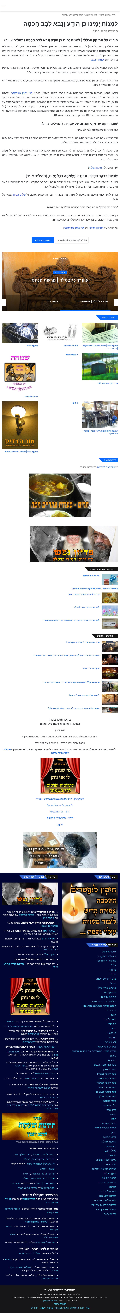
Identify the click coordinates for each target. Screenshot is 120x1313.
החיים (75, 403)
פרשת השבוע (109, 1123)
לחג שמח (36, 1178)
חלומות (112, 1024)
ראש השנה (110, 1146)
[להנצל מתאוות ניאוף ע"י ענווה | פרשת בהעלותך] (100, 414)
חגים (113, 1014)
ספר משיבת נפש (107, 1087)
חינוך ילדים (110, 1019)
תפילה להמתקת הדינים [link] (39, 1088)
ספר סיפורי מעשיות (106, 1091)
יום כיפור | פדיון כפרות (43, 1159)
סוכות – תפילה (47, 1168)
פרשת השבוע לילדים (105, 1128)
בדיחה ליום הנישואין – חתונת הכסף (84, 594)
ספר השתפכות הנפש (105, 1064)
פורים (113, 1114)
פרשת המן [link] (48, 918)
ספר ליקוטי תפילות (106, 1082)
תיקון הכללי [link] (49, 954)
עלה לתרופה (109, 1105)
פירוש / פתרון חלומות (36, 1221)
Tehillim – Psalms (106, 960)
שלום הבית (19, 194)
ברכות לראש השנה (106, 978)
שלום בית (111, 1164)
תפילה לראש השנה (27, 1188)
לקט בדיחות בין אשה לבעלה (87, 607)
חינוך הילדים (29, 1041)
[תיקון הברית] (20, 333)
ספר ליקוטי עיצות (107, 1078)
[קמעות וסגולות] (60, 333)
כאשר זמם (60, 280)
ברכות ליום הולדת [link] (49, 1097)
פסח (113, 1119)
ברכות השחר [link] (49, 949)
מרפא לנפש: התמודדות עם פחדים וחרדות (94, 1051)
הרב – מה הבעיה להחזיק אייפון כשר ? (83, 642)
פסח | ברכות (48, 1178)
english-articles (107, 956)
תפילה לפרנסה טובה (105, 1200)
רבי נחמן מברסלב (21, 93)
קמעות (8, 1259)
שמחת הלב (97, 59)
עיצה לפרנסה (72, 354)
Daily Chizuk (109, 951)
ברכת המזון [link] (49, 930)
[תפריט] (3, 7)
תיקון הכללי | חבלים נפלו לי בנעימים (21, 451)
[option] (60, 281)
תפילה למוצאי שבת (45, 1242)
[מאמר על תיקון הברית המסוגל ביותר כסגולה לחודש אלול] (110, 710)
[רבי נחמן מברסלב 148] (100, 366)
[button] (60, 798)
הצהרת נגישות (60, 1304)
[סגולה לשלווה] (20, 373)
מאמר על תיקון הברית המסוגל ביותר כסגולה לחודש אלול (74, 708)
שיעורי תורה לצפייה (106, 1159)
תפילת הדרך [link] (48, 938)
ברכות (113, 974)
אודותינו (34, 1307)
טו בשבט (111, 1033)
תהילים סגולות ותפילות (104, 1168)
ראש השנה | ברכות (45, 1183)
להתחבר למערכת (106, 467)
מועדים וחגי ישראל (106, 1046)
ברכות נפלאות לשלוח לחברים (19, 1026)
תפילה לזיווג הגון (107, 1195)
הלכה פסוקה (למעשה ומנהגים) (99, 1005)
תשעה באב (110, 1214)
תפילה (112, 1186)
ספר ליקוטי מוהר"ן (106, 1073)
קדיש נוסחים (109, 1137)
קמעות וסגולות (71, 345)
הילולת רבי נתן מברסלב (103, 1001)
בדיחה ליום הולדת (91, 575)
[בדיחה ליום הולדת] (110, 579)
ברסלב (112, 983)
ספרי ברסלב (109, 1100)
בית (114, 15)
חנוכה (113, 1028)
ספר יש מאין (109, 1069)
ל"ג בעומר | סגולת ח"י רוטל (41, 1164)
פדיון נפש (111, 1109)
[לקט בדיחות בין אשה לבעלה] (110, 610)
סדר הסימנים (48, 1188)
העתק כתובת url (42, 240)
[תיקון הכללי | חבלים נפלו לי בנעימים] (20, 425)
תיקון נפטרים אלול (91, 668)
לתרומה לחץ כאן (50, 1300)
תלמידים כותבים (107, 1182)
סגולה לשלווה (31, 396)
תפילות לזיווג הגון (49, 925)
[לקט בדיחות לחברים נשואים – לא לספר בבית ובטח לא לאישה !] (110, 623)
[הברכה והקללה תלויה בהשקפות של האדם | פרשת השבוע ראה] (110, 686)
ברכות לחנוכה (48, 1154)
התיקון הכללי (96, 167)
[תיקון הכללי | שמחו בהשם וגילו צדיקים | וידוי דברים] (100, 333)
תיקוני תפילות (109, 1177)
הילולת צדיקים (108, 996)
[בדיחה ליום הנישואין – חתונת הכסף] (110, 597)
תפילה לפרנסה (26, 914)
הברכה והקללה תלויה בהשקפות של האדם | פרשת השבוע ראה (72, 682)
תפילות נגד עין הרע (106, 1209)
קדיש (113, 1132)
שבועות (112, 1155)
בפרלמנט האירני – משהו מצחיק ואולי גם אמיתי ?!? (95, 588)
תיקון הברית (32, 345)
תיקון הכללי (104, 15)
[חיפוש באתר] (116, 7)
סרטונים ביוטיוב (32, 1078)
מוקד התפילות (77, 1307)
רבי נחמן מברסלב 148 (107, 383)
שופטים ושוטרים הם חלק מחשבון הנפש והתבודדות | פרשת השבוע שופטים (66, 655)
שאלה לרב (110, 1150)
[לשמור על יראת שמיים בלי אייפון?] (110, 699)
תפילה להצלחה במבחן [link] (30, 1253)
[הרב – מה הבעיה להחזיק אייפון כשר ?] (110, 646)
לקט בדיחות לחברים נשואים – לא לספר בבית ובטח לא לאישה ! (71, 620)
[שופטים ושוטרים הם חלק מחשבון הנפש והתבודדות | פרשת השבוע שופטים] (110, 659)
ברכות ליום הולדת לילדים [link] (40, 1105)
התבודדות (111, 1010)
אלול (113, 965)
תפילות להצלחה (50, 1278)
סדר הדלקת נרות (21, 1154)
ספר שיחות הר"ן (107, 1096)
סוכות (113, 1055)
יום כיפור (111, 1037)
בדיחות (112, 969)
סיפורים (112, 1060)
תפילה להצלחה (108, 1191)
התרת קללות (29, 1199)
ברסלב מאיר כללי (107, 987)
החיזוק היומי (109, 992)
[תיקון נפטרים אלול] (110, 673)
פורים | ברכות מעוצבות (43, 1173)
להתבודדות (33, 1034)
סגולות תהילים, (23, 1267)
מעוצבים (16, 1183)
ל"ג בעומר (110, 1042)
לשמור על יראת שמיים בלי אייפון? (84, 695)
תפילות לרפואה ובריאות (103, 1205)
